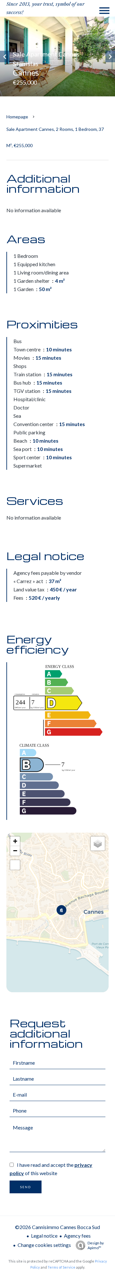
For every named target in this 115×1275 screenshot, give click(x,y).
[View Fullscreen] (15, 865)
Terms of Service (61, 1267)
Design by (96, 1245)
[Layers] (98, 843)
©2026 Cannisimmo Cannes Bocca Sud (57, 1227)
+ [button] (15, 841)
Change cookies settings (44, 1245)
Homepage (17, 116)
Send (25, 1187)
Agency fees (77, 1236)
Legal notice (44, 1236)
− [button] (15, 851)
